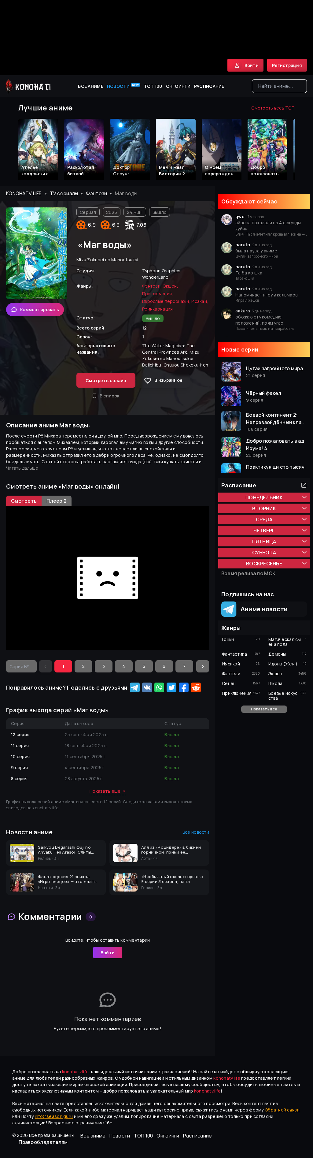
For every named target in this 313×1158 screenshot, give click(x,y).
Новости (123, 86)
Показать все (264, 709)
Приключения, (157, 293)
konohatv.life (24, 193)
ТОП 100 (153, 86)
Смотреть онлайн (106, 380)
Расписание (209, 86)
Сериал (88, 212)
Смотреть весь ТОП (273, 108)
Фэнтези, (152, 286)
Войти (108, 952)
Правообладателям (43, 1142)
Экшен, (170, 286)
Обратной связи (282, 1110)
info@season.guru (54, 1116)
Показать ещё (108, 791)
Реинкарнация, (158, 309)
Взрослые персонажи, (166, 301)
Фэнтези (96, 193)
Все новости (195, 832)
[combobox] (279, 86)
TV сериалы (64, 193)
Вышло (160, 212)
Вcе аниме (90, 86)
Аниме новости (262, 609)
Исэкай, (199, 301)
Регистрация (287, 65)
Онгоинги (178, 86)
